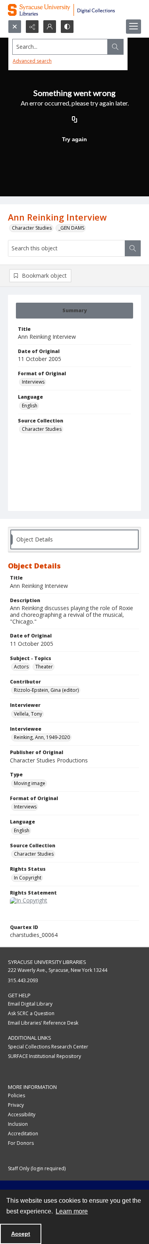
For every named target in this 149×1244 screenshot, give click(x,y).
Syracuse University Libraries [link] (47, 962)
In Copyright (27, 877)
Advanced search (32, 61)
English (29, 405)
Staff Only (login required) (37, 1168)
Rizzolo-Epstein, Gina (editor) (46, 690)
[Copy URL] (74, 120)
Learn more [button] (72, 1211)
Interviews (33, 381)
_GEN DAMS (71, 228)
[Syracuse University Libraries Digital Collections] (74, 10)
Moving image (29, 783)
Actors (21, 666)
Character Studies (32, 228)
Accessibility (21, 1114)
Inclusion (18, 1124)
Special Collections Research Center (48, 1046)
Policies (16, 1095)
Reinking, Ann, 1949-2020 (42, 737)
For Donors (21, 1143)
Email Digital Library (30, 1003)
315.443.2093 (23, 980)
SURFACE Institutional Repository (44, 1056)
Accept (20, 1234)
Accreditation (23, 1133)
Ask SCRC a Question (31, 1013)
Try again (74, 139)
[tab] (74, 310)
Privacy (16, 1105)
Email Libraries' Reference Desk (43, 1022)
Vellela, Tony (28, 713)
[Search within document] (133, 248)
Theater (44, 666)
